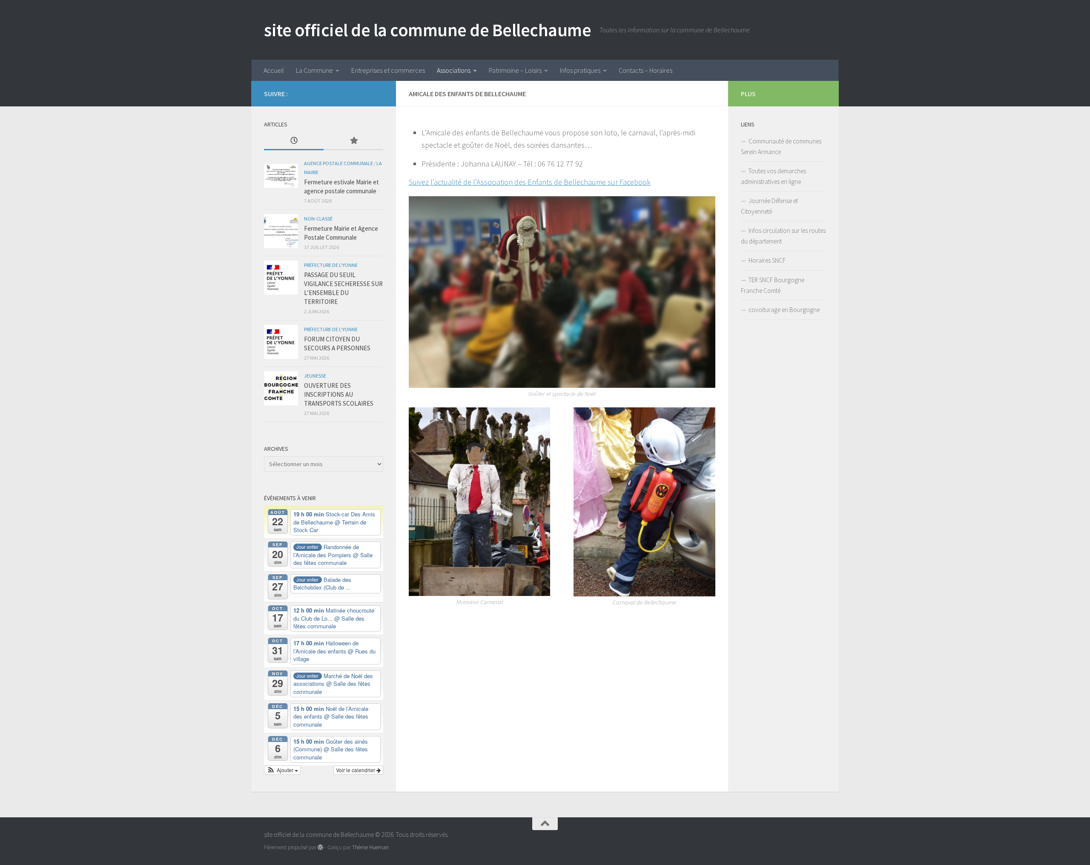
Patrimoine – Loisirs (515, 70)
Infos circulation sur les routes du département (783, 235)
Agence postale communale (338, 163)
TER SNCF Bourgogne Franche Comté (772, 285)
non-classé (318, 218)
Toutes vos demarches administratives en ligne (773, 176)
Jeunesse (315, 375)
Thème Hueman (370, 847)
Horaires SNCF (767, 260)
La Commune (314, 70)
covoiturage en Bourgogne (784, 310)
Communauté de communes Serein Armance (781, 146)
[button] (282, 770)
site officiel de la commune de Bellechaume (427, 30)
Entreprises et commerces (388, 70)
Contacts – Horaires (645, 70)
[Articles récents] (294, 141)
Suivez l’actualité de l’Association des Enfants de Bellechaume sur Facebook (530, 182)
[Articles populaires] (353, 141)
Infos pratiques (580, 70)
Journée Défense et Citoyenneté (769, 206)
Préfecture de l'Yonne (331, 265)
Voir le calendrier (356, 769)
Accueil (274, 70)
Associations (453, 70)
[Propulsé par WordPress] (320, 847)
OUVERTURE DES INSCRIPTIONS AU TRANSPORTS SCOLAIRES (338, 394)
